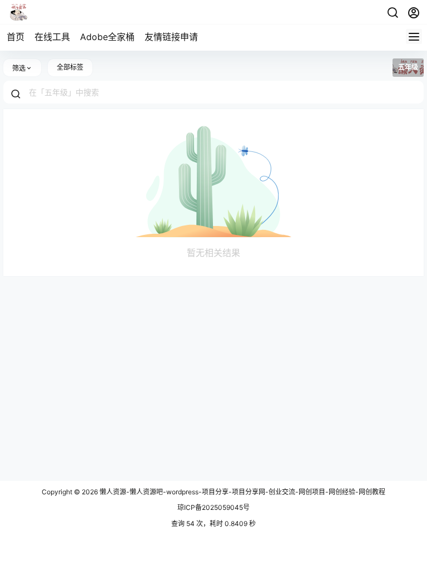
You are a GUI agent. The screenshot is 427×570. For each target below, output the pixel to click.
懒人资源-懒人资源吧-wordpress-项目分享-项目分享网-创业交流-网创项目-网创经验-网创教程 (241, 492)
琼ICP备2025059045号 (213, 507)
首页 (15, 36)
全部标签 (70, 67)
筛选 (19, 68)
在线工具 (52, 36)
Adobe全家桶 (107, 36)
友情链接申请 (171, 36)
